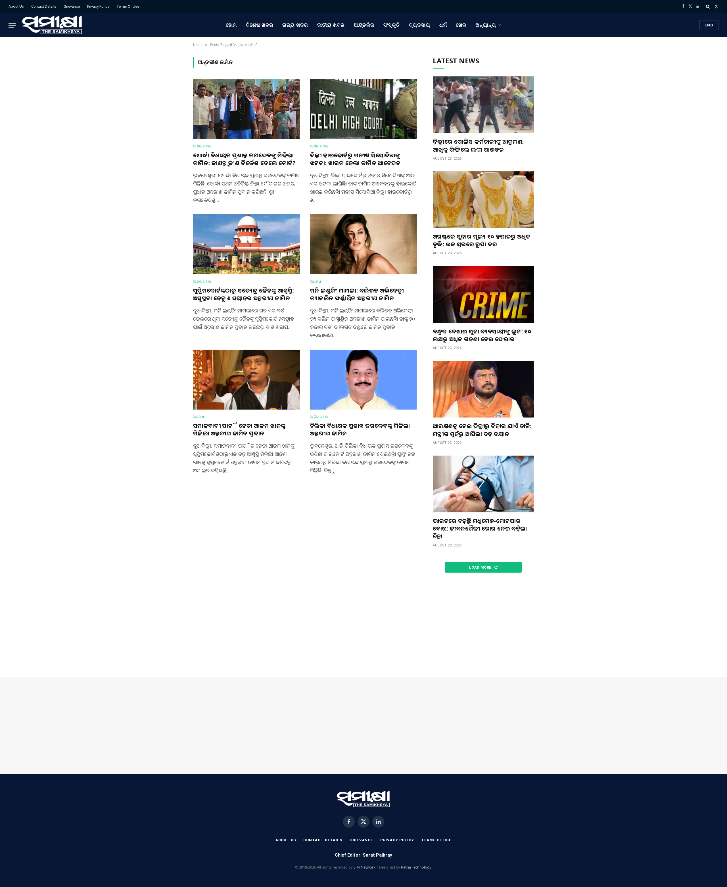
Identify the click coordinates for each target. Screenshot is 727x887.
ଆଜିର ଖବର (202, 146)
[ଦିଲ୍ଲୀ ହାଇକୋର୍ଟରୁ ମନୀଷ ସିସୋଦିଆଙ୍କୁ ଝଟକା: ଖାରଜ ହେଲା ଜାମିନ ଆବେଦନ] (363, 109)
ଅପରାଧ (315, 281)
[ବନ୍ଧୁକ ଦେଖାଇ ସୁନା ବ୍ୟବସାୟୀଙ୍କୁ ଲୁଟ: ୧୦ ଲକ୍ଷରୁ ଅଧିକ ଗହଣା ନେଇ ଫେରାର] (483, 294)
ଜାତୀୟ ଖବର (331, 25)
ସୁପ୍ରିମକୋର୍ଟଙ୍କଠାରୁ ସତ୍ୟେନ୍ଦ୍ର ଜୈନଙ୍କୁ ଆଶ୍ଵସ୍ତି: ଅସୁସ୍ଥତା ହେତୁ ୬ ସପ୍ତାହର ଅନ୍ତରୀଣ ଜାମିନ (243, 294)
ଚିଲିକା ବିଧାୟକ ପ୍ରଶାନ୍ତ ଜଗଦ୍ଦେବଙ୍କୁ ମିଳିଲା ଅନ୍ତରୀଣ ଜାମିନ (360, 429)
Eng (709, 25)
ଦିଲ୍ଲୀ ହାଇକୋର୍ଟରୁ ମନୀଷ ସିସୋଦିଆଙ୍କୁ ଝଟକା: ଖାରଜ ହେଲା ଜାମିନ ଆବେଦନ (355, 159)
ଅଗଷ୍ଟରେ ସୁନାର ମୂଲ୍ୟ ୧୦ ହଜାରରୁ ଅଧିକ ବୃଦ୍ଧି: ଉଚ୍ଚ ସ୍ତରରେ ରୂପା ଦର (481, 240)
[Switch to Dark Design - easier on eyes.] (715, 7)
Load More (480, 567)
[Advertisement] (483, 625)
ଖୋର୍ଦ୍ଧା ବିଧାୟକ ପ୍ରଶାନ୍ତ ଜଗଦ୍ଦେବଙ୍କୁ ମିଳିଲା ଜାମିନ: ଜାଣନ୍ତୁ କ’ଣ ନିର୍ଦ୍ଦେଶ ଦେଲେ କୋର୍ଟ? (244, 159)
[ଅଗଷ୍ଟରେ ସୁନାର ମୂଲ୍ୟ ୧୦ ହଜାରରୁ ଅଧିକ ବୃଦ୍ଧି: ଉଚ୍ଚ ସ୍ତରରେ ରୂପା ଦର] (483, 199)
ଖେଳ (461, 25)
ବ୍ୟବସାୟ (419, 25)
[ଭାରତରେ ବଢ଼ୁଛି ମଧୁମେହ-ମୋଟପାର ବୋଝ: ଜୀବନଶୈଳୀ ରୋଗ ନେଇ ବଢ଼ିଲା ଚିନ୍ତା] (483, 484)
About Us (16, 6)
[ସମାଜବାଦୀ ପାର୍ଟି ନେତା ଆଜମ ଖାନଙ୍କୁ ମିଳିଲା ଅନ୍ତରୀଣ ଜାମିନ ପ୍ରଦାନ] (246, 380)
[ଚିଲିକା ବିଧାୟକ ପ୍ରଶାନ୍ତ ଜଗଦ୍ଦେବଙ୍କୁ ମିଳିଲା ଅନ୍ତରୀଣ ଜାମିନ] (363, 380)
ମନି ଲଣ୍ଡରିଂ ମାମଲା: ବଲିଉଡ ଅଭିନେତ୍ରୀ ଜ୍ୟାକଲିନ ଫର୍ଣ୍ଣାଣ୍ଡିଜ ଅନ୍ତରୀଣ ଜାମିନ (357, 294)
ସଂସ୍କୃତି (391, 25)
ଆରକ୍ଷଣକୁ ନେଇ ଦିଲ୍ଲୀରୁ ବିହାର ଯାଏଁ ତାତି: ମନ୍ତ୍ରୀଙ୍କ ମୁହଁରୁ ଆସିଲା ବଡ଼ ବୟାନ (482, 429)
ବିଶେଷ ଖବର (259, 25)
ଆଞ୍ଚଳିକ (364, 25)
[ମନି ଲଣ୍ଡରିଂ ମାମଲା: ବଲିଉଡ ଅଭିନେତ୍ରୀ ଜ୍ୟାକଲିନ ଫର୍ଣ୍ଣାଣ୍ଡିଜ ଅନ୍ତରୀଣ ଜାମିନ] (363, 244)
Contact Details (43, 6)
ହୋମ (231, 25)
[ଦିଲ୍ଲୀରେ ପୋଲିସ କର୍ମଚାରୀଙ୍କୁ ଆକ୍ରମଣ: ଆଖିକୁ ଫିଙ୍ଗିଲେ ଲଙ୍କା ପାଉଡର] (483, 104)
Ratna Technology (416, 867)
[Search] (708, 6)
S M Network (364, 867)
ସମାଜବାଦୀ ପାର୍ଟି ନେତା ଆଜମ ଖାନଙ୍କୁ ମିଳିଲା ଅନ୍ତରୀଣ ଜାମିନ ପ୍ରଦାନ (239, 429)
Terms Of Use (127, 6)
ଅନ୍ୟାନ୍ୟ (485, 25)
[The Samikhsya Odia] (52, 25)
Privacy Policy (98, 6)
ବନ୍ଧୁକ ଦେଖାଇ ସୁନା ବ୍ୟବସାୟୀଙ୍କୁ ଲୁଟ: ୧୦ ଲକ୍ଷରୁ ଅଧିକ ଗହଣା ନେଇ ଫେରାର (482, 335)
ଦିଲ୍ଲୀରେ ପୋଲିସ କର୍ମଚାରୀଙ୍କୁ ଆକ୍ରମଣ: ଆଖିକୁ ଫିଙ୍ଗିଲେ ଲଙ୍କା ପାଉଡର (478, 145)
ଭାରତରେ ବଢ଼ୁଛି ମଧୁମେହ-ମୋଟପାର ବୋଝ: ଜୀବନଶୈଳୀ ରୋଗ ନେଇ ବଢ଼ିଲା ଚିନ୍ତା (480, 528)
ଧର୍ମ (443, 25)
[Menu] (12, 25)
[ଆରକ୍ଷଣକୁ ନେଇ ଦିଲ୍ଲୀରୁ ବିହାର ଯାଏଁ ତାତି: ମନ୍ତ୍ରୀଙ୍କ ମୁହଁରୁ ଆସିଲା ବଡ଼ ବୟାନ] (483, 389)
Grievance (72, 6)
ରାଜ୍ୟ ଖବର (295, 25)
